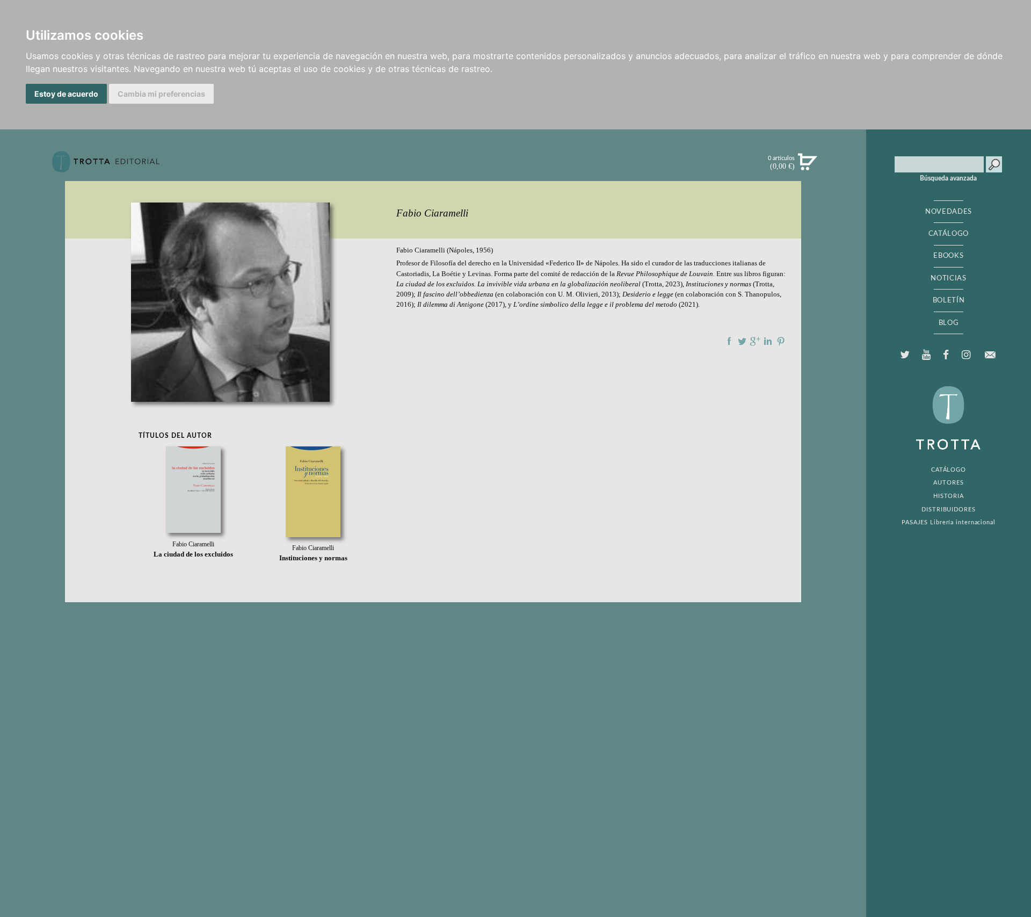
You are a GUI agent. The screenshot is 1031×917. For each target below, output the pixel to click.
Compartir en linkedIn (767, 341)
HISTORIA (948, 496)
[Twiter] (905, 355)
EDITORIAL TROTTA (948, 420)
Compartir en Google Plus (755, 341)
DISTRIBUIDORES (948, 509)
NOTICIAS (948, 278)
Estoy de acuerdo (66, 93)
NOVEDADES (948, 211)
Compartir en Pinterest (780, 341)
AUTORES (948, 483)
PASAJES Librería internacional (949, 522)
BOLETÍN (949, 300)
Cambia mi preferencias (161, 93)
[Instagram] (965, 355)
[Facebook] (946, 355)
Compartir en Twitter (742, 341)
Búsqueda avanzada (948, 178)
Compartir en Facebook (729, 341)
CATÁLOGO (948, 233)
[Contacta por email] (989, 354)
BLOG (949, 323)
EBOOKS (948, 255)
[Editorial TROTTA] (105, 166)
